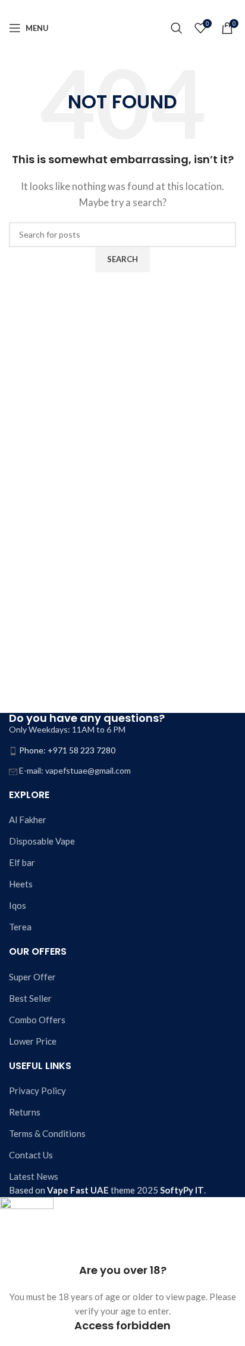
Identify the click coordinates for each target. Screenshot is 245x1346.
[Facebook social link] (108, 8)
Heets (21, 883)
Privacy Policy (37, 1090)
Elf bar (22, 862)
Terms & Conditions (47, 1133)
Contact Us (31, 1154)
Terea (20, 926)
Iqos (17, 905)
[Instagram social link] (122, 8)
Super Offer (32, 976)
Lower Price (32, 1041)
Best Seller (30, 998)
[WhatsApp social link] (137, 8)
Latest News (33, 1176)
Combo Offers (37, 1019)
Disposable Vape (42, 841)
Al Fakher (27, 819)
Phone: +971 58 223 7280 (67, 750)
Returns (24, 1112)
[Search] (177, 28)
